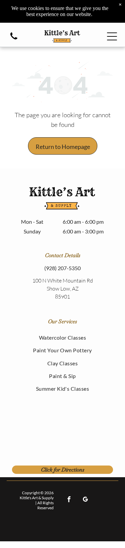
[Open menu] (112, 36)
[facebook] (69, 500)
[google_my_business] (85, 500)
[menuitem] (62, 337)
